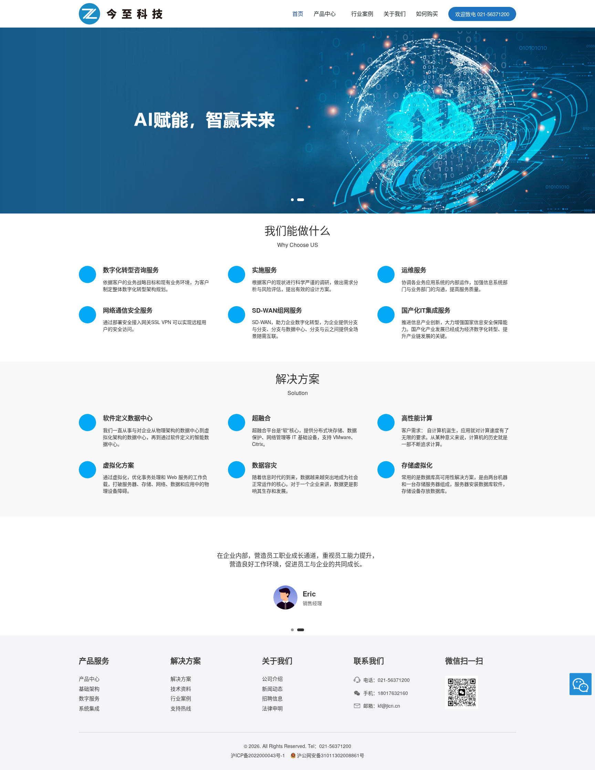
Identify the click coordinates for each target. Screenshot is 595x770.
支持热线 (180, 708)
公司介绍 (272, 679)
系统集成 (89, 708)
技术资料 (180, 688)
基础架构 (89, 688)
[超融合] (297, 430)
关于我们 (395, 14)
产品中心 (325, 14)
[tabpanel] (297, 121)
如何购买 (427, 14)
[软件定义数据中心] (148, 430)
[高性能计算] (446, 430)
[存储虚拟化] (446, 478)
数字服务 (89, 698)
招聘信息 (272, 698)
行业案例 (362, 14)
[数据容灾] (297, 478)
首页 (297, 14)
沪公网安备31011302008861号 (330, 755)
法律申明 (272, 708)
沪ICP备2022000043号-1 (258, 755)
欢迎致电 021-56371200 (482, 14)
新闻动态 (272, 688)
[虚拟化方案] (148, 478)
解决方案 (180, 679)
